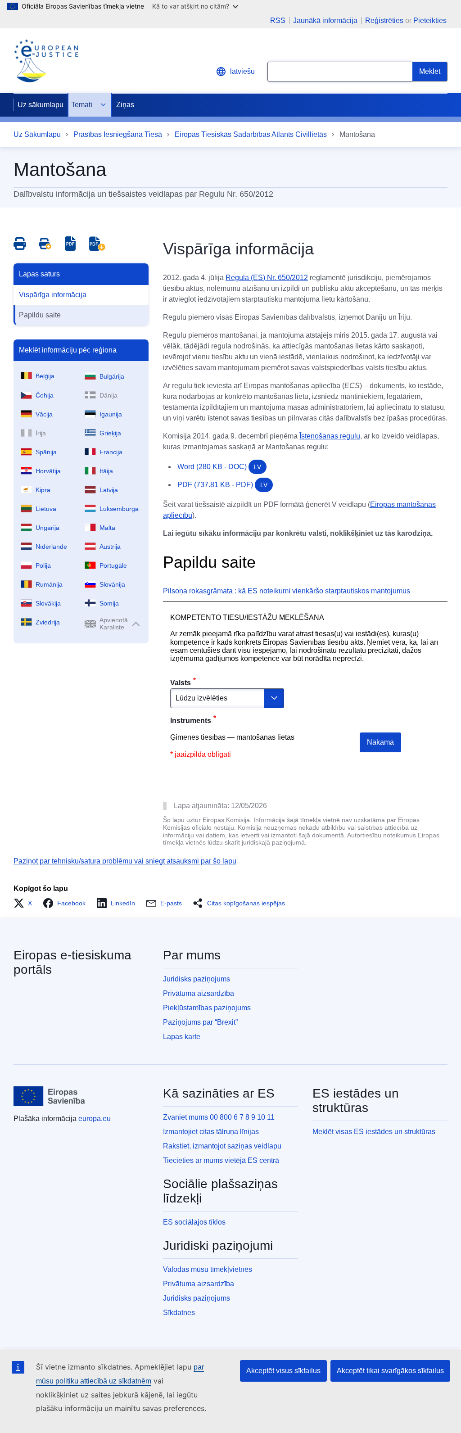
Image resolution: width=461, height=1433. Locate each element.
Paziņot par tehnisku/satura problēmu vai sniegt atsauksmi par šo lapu (125, 861)
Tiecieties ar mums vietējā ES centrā (221, 1160)
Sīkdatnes (179, 1312)
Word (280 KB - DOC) (219, 466)
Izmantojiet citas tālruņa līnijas (211, 1131)
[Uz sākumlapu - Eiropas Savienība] (49, 1096)
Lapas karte (181, 1036)
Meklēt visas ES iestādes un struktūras (373, 1131)
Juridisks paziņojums (196, 979)
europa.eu (94, 1118)
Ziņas (125, 104)
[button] (25, 903)
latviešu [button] (242, 71)
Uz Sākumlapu (37, 134)
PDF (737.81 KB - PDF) (222, 484)
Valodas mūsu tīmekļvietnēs (207, 1269)
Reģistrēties (384, 20)
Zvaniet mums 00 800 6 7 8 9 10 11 (219, 1117)
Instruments (190, 720)
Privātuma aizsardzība (198, 993)
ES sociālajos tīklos (194, 1222)
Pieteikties (430, 20)
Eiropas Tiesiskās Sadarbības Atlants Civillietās (251, 134)
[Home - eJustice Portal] (46, 60)
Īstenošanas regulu (329, 436)
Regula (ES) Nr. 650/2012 (267, 277)
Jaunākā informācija (325, 20)
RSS (277, 20)
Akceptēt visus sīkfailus (283, 1370)
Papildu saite (40, 315)
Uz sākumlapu (40, 104)
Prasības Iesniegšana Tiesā (117, 134)
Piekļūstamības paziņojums (207, 1008)
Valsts (180, 683)
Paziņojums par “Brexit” (200, 1022)
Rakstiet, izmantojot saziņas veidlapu (222, 1146)
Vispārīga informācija (52, 294)
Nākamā (380, 742)
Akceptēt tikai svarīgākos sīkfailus (390, 1370)
